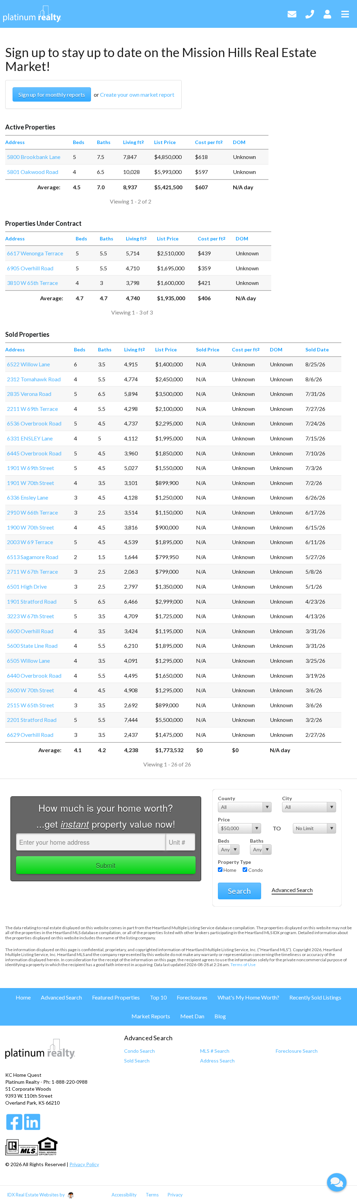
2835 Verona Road (29, 393)
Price (224, 819)
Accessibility (124, 1194)
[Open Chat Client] (337, 1182)
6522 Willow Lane (28, 364)
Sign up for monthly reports (51, 94)
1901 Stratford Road (31, 601)
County (226, 798)
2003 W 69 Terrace (30, 542)
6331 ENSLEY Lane (30, 438)
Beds (223, 841)
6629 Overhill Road (30, 734)
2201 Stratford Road (31, 719)
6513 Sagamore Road (32, 557)
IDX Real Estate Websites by (36, 1194)
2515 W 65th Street (30, 705)
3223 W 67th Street (30, 616)
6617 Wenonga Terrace (35, 253)
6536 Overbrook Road (34, 423)
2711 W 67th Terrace (32, 571)
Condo (255, 870)
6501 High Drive (27, 586)
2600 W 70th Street (30, 690)
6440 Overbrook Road (34, 675)
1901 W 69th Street (30, 467)
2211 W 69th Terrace (32, 408)
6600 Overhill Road (30, 631)
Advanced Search (292, 889)
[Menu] (345, 13)
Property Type (234, 862)
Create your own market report (137, 94)
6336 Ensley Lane (27, 497)
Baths (257, 841)
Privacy (175, 1194)
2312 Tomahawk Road (34, 379)
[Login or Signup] (327, 13)
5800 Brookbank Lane (33, 156)
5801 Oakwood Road (32, 171)
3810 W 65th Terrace (32, 282)
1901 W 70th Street (30, 482)
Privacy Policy (84, 1164)
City (287, 798)
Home (229, 870)
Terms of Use (243, 964)
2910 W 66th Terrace (32, 512)
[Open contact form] (292, 13)
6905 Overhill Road (30, 268)
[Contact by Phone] (309, 13)
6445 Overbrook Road (34, 453)
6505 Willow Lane (28, 660)
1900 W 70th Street (30, 527)
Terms (152, 1194)
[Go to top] (337, 1158)
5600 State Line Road (32, 645)
